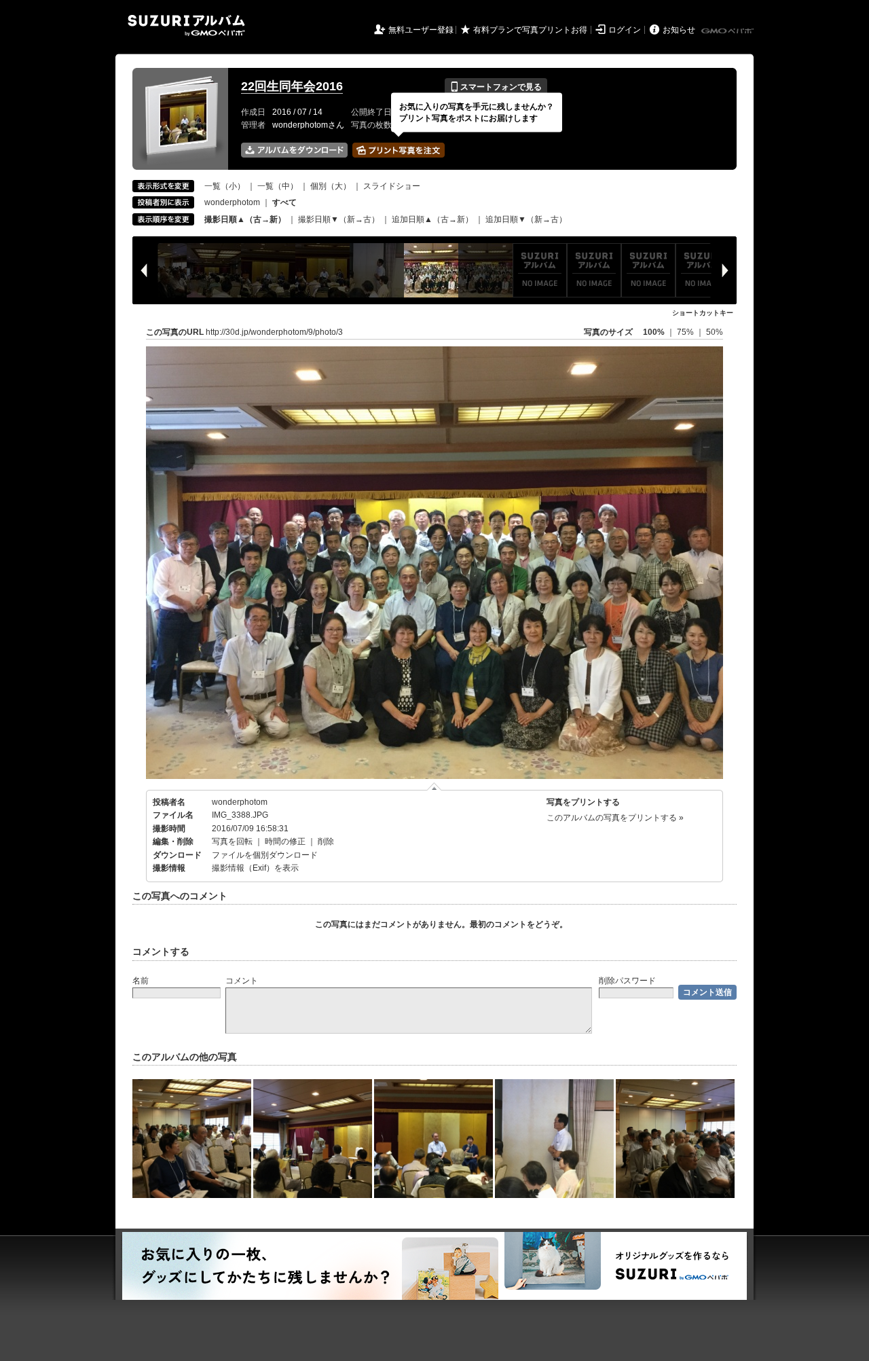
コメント (241, 980)
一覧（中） (277, 186)
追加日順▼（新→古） (526, 219)
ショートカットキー (702, 312)
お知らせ (679, 30)
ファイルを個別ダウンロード (265, 855)
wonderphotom (232, 202)
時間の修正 (285, 841)
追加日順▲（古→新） (432, 219)
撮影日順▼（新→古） (339, 219)
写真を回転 (232, 841)
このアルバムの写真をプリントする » (615, 817)
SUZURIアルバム (186, 25)
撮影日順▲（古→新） (245, 219)
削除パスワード (627, 980)
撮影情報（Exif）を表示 (255, 868)
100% (654, 332)
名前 (140, 980)
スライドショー (391, 186)
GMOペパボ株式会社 (728, 31)
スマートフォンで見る (496, 87)
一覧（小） (224, 186)
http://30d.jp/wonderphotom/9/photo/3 (274, 332)
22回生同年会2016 (292, 86)
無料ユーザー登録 (421, 30)
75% (686, 332)
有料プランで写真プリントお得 (530, 30)
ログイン (624, 30)
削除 (326, 841)
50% (714, 332)
